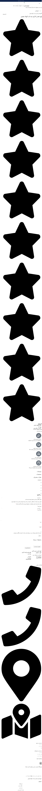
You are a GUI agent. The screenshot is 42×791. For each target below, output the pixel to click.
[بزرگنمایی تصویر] (40, 12)
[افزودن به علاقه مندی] (37, 781)
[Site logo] (21, 3)
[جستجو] (1, 3)
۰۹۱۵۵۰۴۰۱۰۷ (21, 5)
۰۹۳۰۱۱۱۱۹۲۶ (15, 5)
